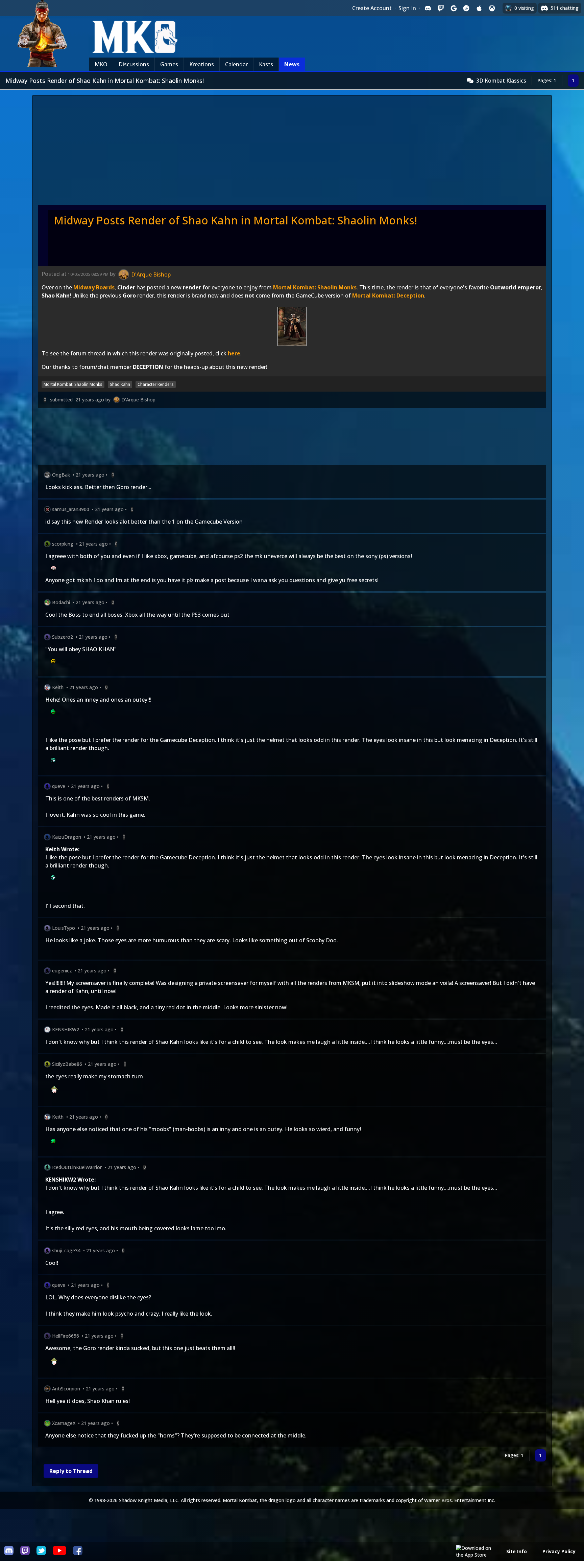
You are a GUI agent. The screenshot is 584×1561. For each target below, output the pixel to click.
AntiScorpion (66, 1388)
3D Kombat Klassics (501, 80)
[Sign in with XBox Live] (492, 8)
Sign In (407, 8)
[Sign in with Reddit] (466, 8)
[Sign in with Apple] (479, 8)
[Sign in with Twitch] (441, 8)
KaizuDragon (66, 837)
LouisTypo (63, 928)
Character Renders (156, 384)
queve (58, 786)
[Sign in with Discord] (428, 8)
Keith (58, 687)
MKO (101, 64)
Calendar (236, 64)
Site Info (516, 1551)
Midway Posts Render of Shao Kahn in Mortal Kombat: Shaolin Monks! (235, 220)
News (291, 64)
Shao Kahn (120, 384)
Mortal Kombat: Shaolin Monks (73, 384)
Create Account (372, 8)
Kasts (266, 64)
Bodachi (61, 602)
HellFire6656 (65, 1336)
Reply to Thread (71, 1471)
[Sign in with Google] (453, 8)
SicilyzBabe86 (67, 1064)
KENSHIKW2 (65, 1029)
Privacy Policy (559, 1551)
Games (169, 64)
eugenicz (62, 970)
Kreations (201, 64)
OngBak (61, 474)
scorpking (62, 544)
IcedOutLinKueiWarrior (77, 1167)
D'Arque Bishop (138, 399)
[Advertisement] (292, 152)
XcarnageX (63, 1423)
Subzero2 (62, 637)
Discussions (134, 64)
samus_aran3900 (70, 509)
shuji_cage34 (66, 1250)
